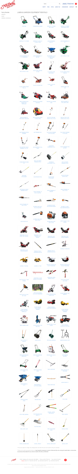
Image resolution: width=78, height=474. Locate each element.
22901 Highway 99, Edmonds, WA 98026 (29, 459)
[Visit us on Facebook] (65, 460)
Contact (71, 7)
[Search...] (59, 3)
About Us (57, 7)
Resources (65, 7)
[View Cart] (76, 7)
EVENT (3, 16)
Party (44, 7)
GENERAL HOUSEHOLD (6, 18)
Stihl (52, 7)
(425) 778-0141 (68, 4)
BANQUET (4, 14)
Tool (48, 7)
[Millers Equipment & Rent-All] (13, 461)
